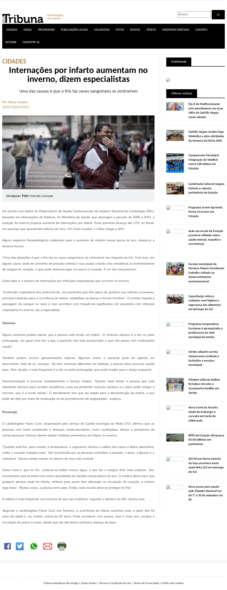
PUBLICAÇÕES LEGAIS (74, 30)
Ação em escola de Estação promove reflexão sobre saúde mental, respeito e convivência (205, 238)
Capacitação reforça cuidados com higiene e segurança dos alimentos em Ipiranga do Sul (204, 303)
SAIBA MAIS (124, 581)
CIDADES (11, 30)
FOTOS (120, 30)
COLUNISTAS (102, 30)
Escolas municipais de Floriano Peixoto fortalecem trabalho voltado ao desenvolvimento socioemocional (206, 273)
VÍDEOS (151, 30)
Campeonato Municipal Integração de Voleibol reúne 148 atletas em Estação (203, 162)
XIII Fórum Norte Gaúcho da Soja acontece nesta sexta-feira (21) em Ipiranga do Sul (206, 465)
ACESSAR (10, 42)
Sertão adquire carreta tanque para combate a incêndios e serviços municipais (203, 358)
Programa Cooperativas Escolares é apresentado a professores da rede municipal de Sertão (205, 331)
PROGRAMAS (46, 30)
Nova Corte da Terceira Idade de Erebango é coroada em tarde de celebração (203, 414)
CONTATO (201, 30)
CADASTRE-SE (31, 42)
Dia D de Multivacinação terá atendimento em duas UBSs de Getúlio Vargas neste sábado (205, 111)
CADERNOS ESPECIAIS (175, 30)
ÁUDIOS (135, 30)
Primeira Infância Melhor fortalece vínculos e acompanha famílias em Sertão (204, 386)
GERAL (27, 30)
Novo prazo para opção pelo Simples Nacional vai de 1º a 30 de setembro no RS (205, 493)
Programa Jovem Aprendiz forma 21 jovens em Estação (205, 212)
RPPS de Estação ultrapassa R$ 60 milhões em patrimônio (206, 440)
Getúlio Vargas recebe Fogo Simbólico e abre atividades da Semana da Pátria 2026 (206, 136)
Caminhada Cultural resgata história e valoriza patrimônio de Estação (206, 188)
